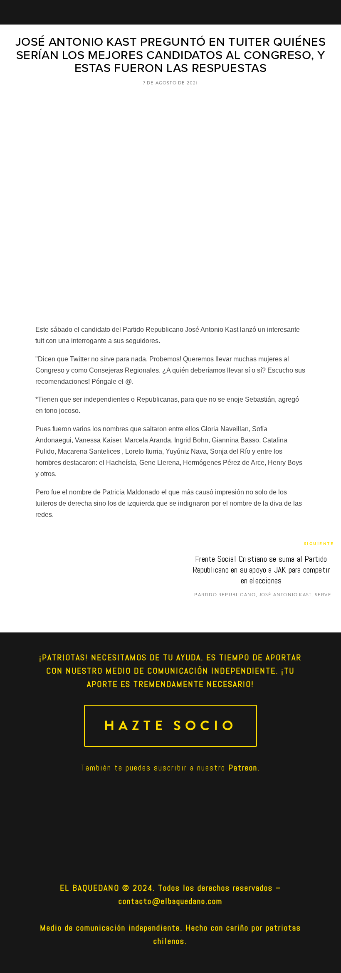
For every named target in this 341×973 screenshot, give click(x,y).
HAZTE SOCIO (170, 726)
